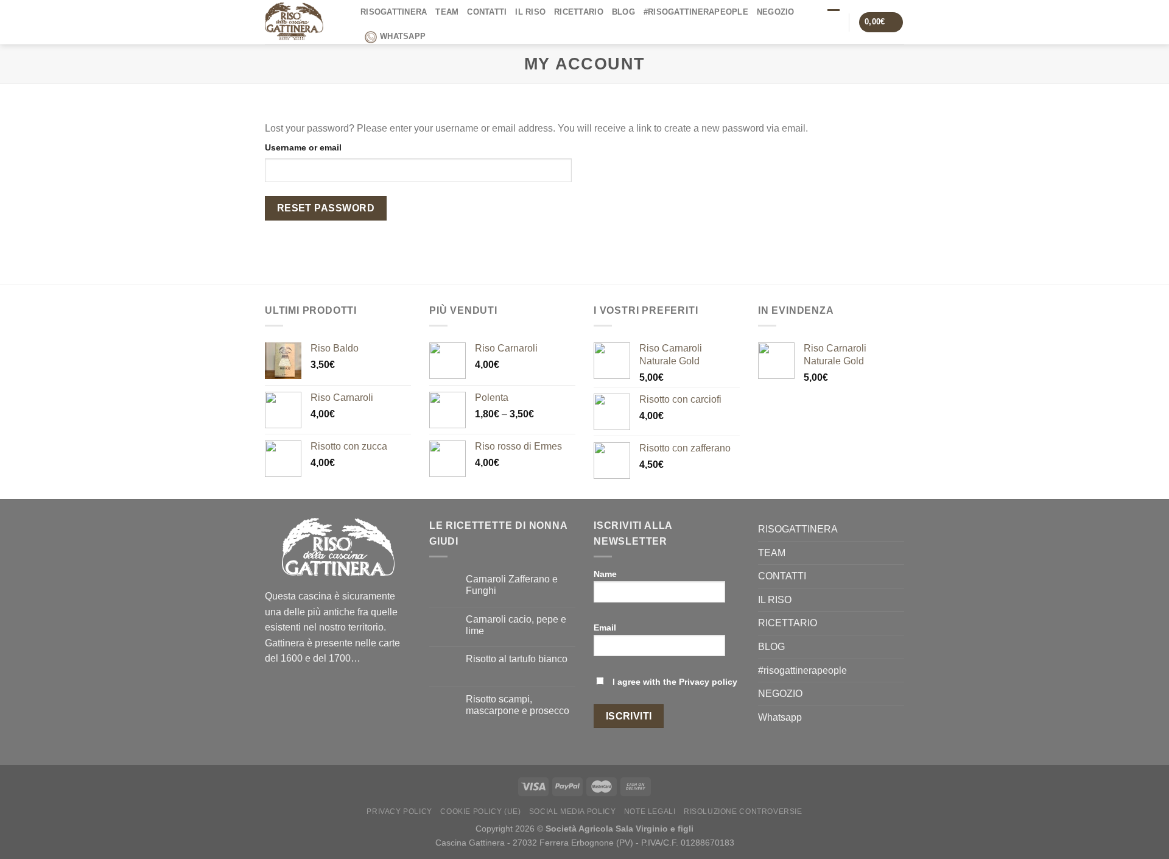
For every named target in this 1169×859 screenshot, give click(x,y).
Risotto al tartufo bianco (516, 659)
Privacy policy (708, 682)
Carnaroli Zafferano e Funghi (512, 585)
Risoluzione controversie (743, 811)
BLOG (623, 11)
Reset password (326, 208)
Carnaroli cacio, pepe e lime (516, 625)
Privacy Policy (399, 811)
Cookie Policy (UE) (480, 811)
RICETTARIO (578, 11)
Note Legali (650, 811)
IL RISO (530, 11)
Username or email (303, 147)
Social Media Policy (572, 811)
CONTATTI (487, 11)
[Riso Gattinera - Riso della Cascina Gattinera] (303, 22)
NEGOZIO (776, 11)
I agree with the (673, 682)
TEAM (446, 11)
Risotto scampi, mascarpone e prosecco (517, 705)
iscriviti (629, 716)
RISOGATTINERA (393, 11)
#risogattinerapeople (696, 11)
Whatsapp (403, 36)
